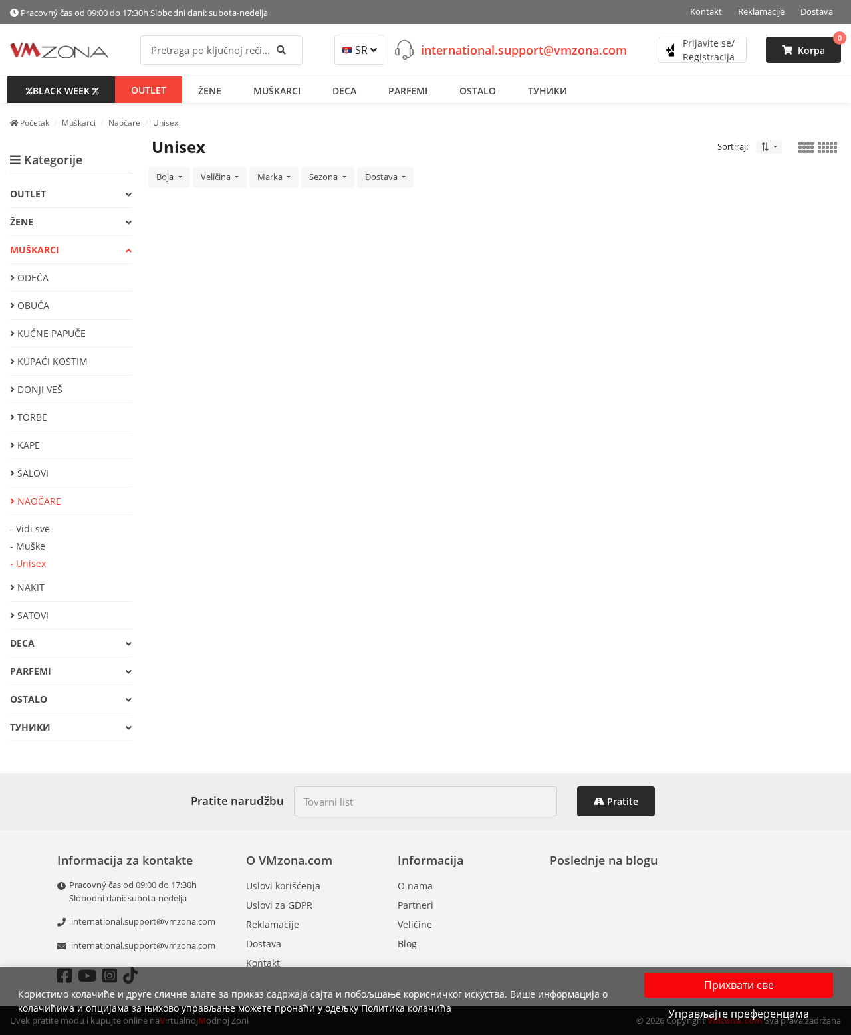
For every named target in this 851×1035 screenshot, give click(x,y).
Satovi (32, 615)
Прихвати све (739, 985)
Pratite (621, 801)
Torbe (31, 417)
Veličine (415, 924)
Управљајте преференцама (738, 1013)
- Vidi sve (30, 528)
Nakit (30, 587)
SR (361, 50)
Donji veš (38, 389)
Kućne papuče (50, 333)
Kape (27, 445)
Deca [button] (344, 90)
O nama (415, 885)
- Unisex (28, 563)
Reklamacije (761, 11)
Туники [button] (547, 90)
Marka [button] (271, 177)
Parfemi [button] (407, 90)
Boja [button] (166, 177)
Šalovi (32, 473)
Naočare (38, 501)
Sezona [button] (324, 177)
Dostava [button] (382, 177)
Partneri (415, 905)
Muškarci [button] (277, 90)
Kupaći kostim (51, 361)
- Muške (27, 546)
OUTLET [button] (148, 89)
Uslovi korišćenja (283, 885)
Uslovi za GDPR (279, 905)
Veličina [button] (217, 177)
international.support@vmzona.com (524, 49)
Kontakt (706, 11)
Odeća (32, 277)
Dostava (816, 11)
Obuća (32, 305)
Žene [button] (209, 90)
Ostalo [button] (477, 90)
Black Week (61, 90)
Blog (407, 943)
